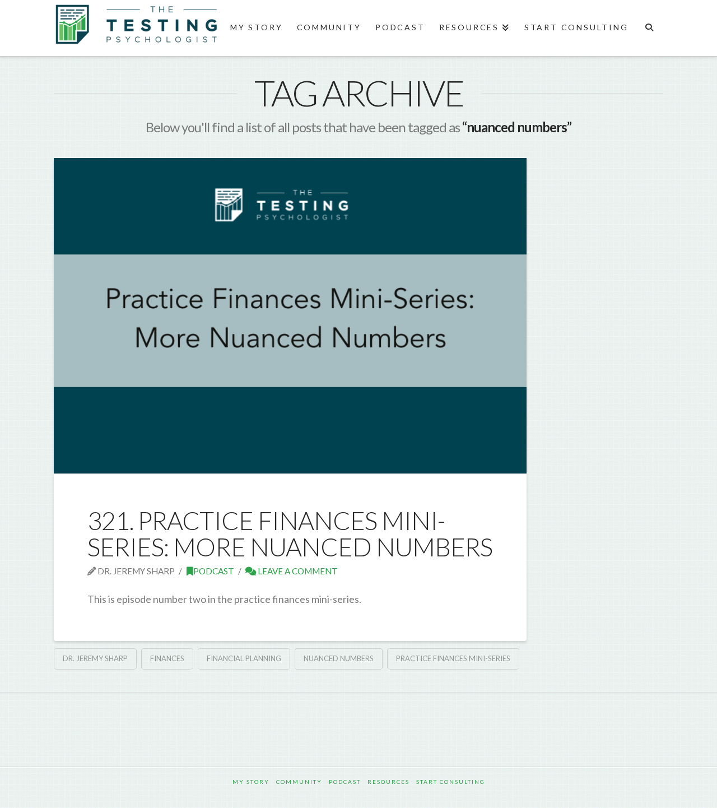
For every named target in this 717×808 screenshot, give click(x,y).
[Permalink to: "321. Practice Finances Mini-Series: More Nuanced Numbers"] (290, 315)
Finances (167, 658)
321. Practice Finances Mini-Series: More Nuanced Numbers (290, 533)
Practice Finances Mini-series (453, 658)
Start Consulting (450, 781)
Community (299, 781)
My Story (250, 781)
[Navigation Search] (649, 28)
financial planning (244, 658)
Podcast (213, 571)
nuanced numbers (339, 658)
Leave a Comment (297, 571)
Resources (388, 781)
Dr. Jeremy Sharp (95, 658)
